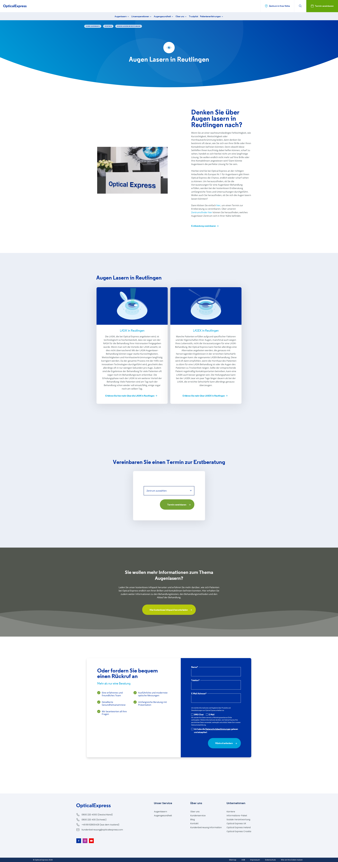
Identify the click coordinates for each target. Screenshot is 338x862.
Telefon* (195, 680)
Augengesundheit (162, 16)
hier (218, 205)
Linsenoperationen (140, 16)
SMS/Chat (199, 714)
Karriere (231, 811)
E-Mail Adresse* (199, 693)
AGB (243, 860)
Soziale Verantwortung (238, 819)
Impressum (255, 860)
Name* (194, 667)
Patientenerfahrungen (210, 16)
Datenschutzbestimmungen (218, 729)
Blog (192, 819)
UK (236, 823)
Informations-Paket (237, 815)
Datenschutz (270, 860)
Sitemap (232, 860)
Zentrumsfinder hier (201, 212)
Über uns (180, 16)
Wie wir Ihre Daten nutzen (292, 860)
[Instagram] (85, 840)
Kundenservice (198, 815)
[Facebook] (78, 840)
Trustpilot (193, 16)
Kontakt (194, 823)
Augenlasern (121, 16)
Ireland (239, 827)
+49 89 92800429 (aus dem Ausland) (100, 824)
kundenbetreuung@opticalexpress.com (102, 829)
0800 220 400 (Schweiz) (94, 819)
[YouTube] (91, 840)
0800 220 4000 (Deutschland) (97, 814)
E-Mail (211, 714)
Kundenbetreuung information (206, 827)
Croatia (239, 831)
